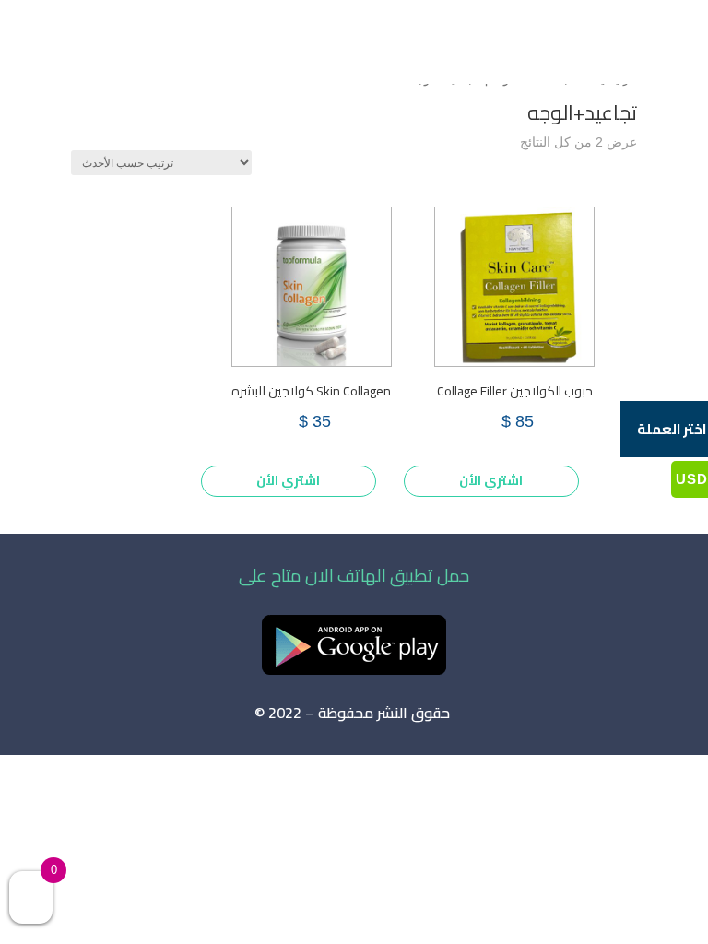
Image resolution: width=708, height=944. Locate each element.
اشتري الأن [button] (491, 480)
